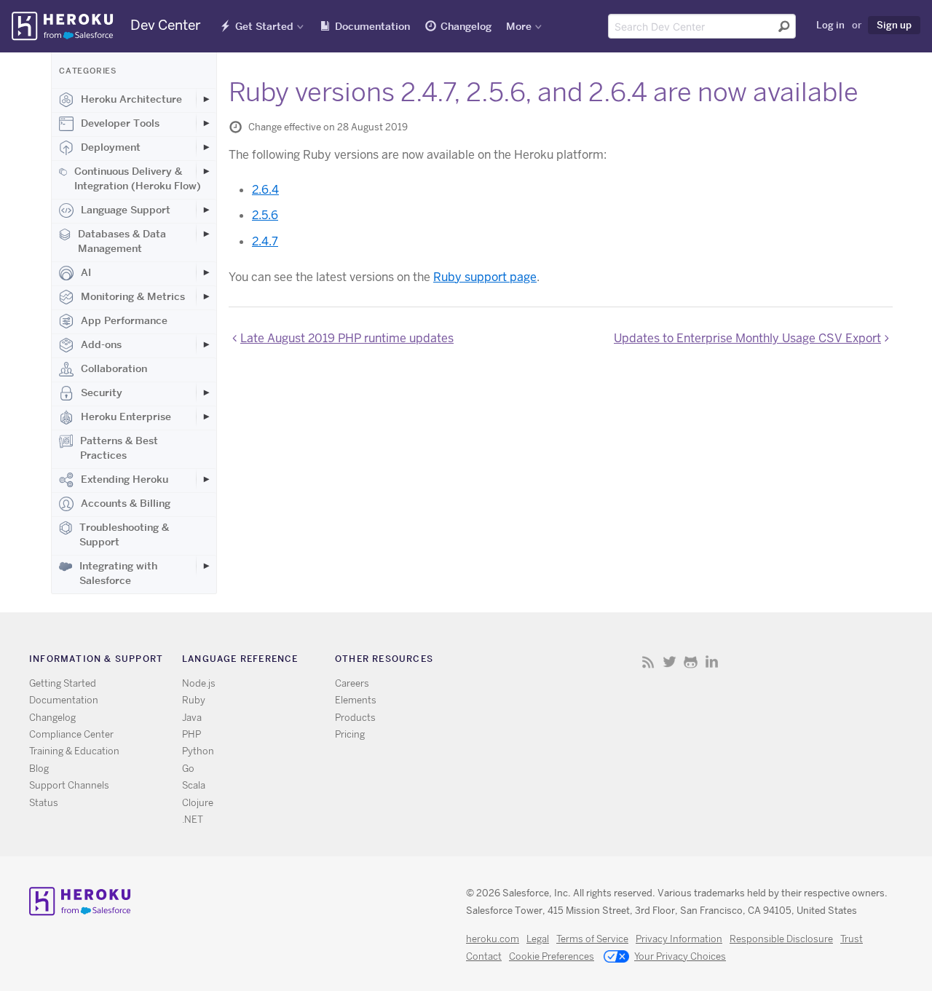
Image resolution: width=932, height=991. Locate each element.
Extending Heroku (124, 479)
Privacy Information (679, 938)
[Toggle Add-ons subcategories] (206, 344)
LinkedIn (711, 661)
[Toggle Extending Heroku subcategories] (206, 479)
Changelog (466, 26)
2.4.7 (265, 241)
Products (355, 717)
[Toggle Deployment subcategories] (206, 147)
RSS (648, 661)
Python (198, 751)
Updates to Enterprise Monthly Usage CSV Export (747, 338)
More (519, 26)
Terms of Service (592, 938)
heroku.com (492, 938)
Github (690, 661)
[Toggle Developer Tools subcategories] (206, 123)
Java (192, 717)
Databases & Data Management (122, 241)
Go (188, 768)
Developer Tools (120, 123)
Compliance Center (71, 734)
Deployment (111, 147)
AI (86, 272)
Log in (830, 24)
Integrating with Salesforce (118, 573)
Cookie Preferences (551, 956)
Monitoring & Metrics (133, 296)
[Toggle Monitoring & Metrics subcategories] (206, 296)
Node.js (199, 683)
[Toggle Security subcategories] (206, 392)
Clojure (197, 802)
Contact (484, 956)
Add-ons (101, 344)
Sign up (894, 24)
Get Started (264, 26)
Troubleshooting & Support (124, 534)
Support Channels (69, 785)
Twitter (669, 661)
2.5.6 (265, 215)
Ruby (193, 700)
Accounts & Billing (125, 503)
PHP (191, 734)
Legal (537, 938)
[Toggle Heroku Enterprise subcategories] (206, 416)
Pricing (350, 734)
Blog (39, 768)
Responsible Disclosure (781, 938)
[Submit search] (784, 26)
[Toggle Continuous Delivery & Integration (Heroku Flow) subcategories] (206, 171)
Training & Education (74, 751)
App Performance (124, 320)
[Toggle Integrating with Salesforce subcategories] (206, 566)
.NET (192, 819)
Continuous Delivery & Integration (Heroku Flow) (137, 178)
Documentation (372, 26)
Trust (851, 938)
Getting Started (62, 683)
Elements (355, 700)
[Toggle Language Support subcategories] (206, 210)
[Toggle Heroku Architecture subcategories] (206, 99)
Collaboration (114, 368)
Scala (193, 785)
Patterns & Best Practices (119, 448)
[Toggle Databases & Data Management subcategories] (206, 234)
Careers (352, 683)
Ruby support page (485, 277)
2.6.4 (265, 189)
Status (43, 802)
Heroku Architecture (131, 99)
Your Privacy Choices (680, 956)
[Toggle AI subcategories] (206, 272)
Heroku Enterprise (126, 416)
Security (101, 392)
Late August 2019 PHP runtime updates (347, 338)
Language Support (125, 209)
